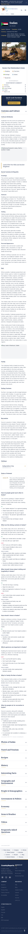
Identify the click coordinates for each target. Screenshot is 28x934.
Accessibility (4, 895)
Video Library (6, 850)
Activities (20, 852)
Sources (17, 897)
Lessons (8, 854)
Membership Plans (19, 875)
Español (3, 909)
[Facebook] (2, 877)
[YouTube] (10, 877)
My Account (18, 873)
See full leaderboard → (14, 80)
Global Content (10, 852)
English (2, 907)
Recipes (16, 854)
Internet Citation (11, 857)
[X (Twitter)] (6, 877)
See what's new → (6, 4)
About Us (3, 884)
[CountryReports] (9, 8)
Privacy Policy (4, 890)
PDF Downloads (5, 920)
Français (3, 912)
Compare (16, 850)
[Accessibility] (25, 931)
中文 (2, 915)
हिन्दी (2, 917)
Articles (24, 850)
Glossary (21, 857)
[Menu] (25, 10)
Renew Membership (20, 870)
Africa (7, 14)
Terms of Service (5, 892)
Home (2, 14)
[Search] (21, 10)
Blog (23, 854)
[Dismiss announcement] (26, 3)
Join (16, 868)
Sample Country (19, 890)
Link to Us (17, 900)
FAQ (16, 884)
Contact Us (3, 887)
